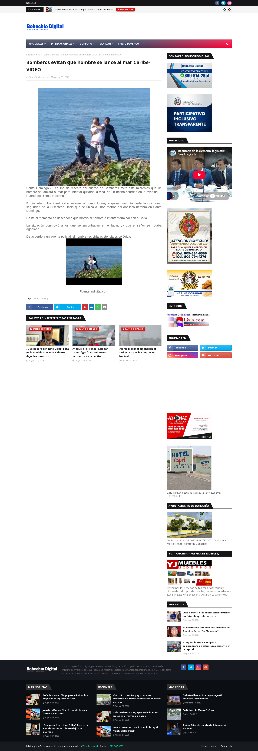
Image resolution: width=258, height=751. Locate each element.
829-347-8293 (116, 746)
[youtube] (216, 355)
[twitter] (223, 3)
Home (204, 746)
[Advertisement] (168, 26)
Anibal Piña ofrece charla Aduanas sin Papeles (205, 726)
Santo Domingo (51, 54)
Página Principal (34, 54)
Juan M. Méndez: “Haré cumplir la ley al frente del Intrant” (84, 9)
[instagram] (229, 3)
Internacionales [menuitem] (61, 43)
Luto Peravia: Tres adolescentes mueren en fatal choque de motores (206, 614)
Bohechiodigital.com (39, 77)
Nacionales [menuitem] (36, 43)
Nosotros (31, 2)
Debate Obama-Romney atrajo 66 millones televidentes (202, 697)
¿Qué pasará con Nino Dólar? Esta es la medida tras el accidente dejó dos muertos (47, 352)
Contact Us (226, 746)
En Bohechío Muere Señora (198, 710)
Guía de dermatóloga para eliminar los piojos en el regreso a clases (65, 697)
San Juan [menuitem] (105, 43)
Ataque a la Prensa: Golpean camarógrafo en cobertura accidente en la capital (90, 352)
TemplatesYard (90, 746)
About (214, 746)
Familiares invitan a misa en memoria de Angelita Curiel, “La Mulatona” (206, 629)
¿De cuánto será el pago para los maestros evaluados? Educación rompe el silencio (137, 699)
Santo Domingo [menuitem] (128, 43)
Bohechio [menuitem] (86, 43)
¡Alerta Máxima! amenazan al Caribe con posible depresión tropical (137, 352)
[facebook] (217, 3)
